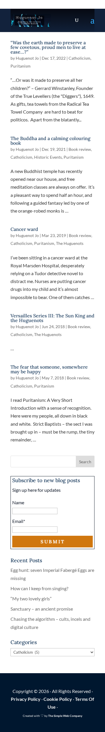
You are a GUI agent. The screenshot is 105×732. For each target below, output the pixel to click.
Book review (80, 149)
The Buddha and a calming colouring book (50, 140)
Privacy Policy (26, 699)
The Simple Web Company (65, 715)
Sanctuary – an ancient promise (41, 608)
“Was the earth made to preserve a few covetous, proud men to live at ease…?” (48, 47)
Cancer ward (24, 229)
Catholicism (79, 58)
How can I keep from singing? (39, 588)
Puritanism (20, 65)
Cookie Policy (57, 699)
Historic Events (48, 157)
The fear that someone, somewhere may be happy (49, 369)
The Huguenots (69, 243)
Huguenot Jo (27, 58)
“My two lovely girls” (31, 598)
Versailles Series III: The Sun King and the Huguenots (52, 318)
